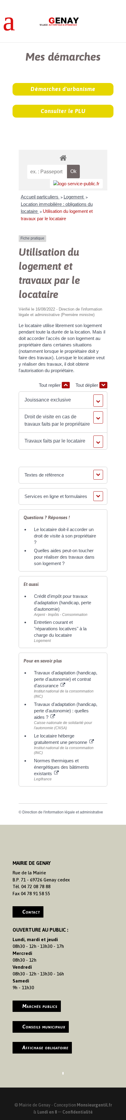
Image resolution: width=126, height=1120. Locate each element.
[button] (63, 400)
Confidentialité (77, 1112)
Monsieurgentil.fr (94, 1105)
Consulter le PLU (63, 111)
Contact (31, 911)
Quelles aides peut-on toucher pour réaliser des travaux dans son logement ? (64, 557)
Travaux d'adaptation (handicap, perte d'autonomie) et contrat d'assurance (65, 679)
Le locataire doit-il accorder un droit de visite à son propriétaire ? (65, 536)
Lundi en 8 (47, 1112)
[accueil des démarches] (63, 157)
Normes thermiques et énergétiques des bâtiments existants (61, 767)
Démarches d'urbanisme (63, 89)
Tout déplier (87, 385)
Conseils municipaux (43, 1026)
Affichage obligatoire (45, 1047)
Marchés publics (39, 1006)
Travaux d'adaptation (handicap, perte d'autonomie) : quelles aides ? (65, 711)
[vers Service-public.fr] (76, 183)
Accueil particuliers (40, 196)
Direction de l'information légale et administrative (62, 812)
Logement (74, 196)
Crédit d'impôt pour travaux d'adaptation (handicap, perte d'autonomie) (62, 603)
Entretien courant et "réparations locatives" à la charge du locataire (60, 629)
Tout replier (50, 385)
